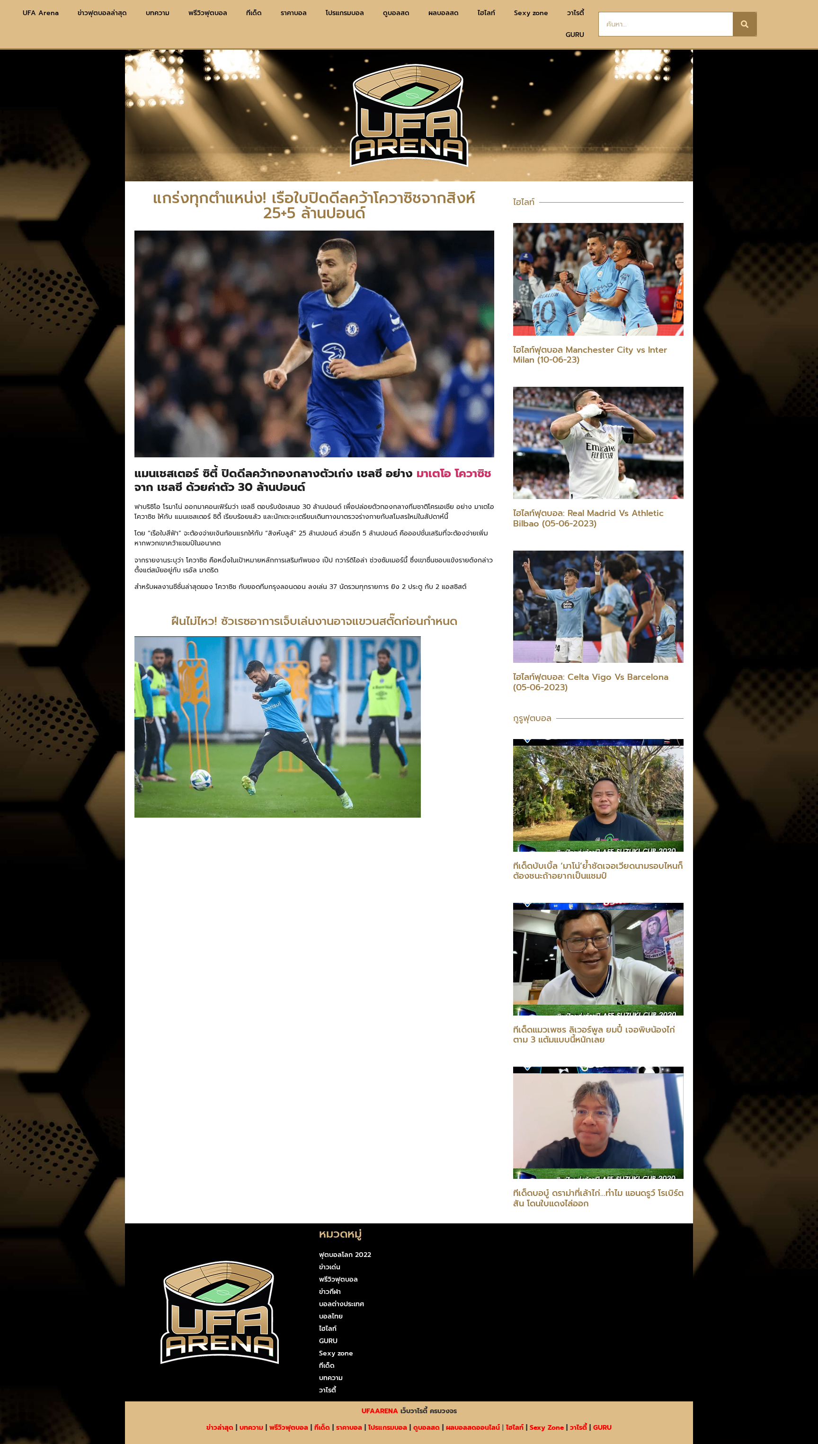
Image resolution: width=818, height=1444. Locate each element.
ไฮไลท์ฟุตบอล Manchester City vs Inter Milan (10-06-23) (590, 355)
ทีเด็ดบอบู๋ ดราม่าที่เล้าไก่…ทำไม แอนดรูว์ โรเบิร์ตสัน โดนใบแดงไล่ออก (598, 1198)
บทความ (157, 13)
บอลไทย (331, 1316)
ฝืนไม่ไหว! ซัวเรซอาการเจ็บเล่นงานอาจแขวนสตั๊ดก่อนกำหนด (314, 621)
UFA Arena (41, 13)
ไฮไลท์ (486, 13)
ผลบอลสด (443, 13)
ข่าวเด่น (329, 1267)
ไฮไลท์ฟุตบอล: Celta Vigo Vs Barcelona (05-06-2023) (590, 682)
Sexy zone (531, 13)
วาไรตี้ (575, 13)
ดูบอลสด (396, 13)
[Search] (744, 24)
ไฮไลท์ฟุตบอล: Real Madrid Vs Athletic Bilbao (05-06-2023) (588, 518)
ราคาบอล (294, 13)
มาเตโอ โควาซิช (454, 473)
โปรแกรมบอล (345, 13)
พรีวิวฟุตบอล (207, 13)
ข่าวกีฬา (330, 1292)
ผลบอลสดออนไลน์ (473, 1428)
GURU (575, 35)
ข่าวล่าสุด (219, 1428)
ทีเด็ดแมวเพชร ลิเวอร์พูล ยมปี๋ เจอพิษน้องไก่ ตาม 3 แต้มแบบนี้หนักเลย (594, 1035)
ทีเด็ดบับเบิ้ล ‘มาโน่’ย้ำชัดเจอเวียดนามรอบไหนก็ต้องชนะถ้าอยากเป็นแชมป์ (598, 871)
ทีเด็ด (254, 13)
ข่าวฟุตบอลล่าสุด (102, 13)
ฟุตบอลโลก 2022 (345, 1255)
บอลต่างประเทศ (341, 1304)
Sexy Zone (547, 1428)
